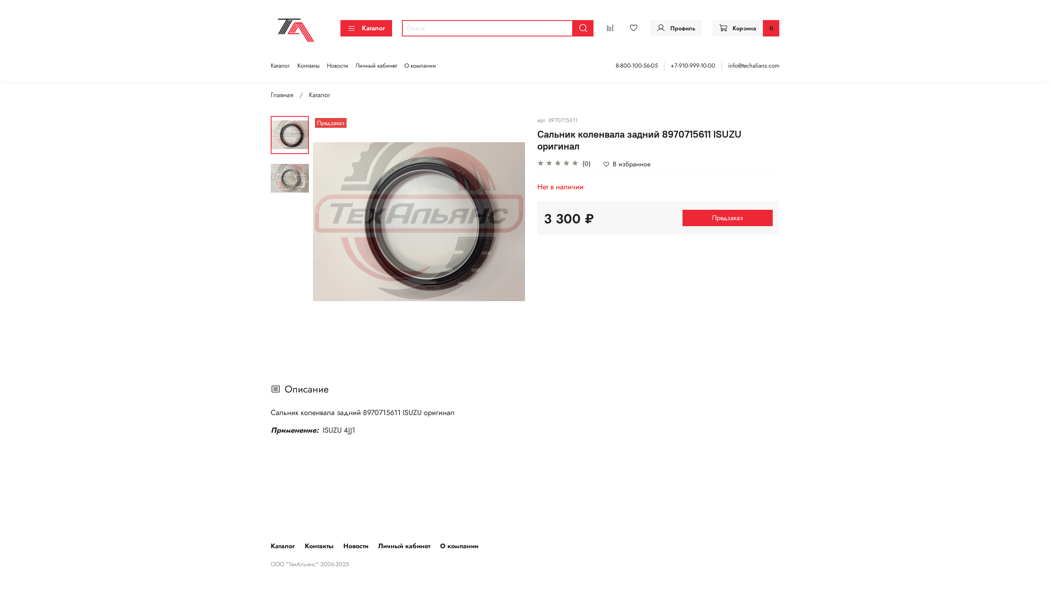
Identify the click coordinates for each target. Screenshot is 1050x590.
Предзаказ (727, 217)
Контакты (308, 65)
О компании (420, 65)
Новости (337, 65)
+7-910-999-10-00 (693, 65)
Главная (282, 95)
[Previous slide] (329, 221)
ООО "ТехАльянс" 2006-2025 (310, 564)
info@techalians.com (753, 65)
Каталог (373, 28)
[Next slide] (508, 221)
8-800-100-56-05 (637, 65)
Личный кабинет (376, 65)
